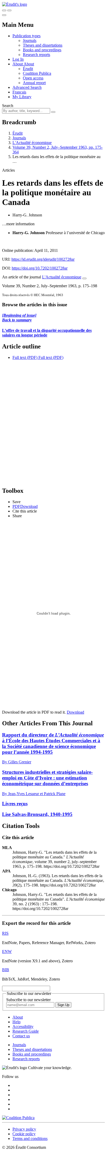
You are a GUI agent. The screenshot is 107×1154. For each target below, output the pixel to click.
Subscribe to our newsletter (28, 999)
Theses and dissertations (42, 45)
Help (16, 1022)
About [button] (18, 64)
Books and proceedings (42, 50)
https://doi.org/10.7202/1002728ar (40, 268)
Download (75, 712)
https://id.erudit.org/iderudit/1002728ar (43, 259)
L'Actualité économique (32, 142)
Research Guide (25, 1031)
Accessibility (23, 1026)
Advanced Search (27, 87)
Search (7, 105)
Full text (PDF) (24, 357)
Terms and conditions (30, 1138)
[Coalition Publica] (18, 1117)
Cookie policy (24, 1134)
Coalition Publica (37, 73)
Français (19, 92)
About (29, 64)
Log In (18, 59)
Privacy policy (24, 1129)
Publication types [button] (26, 36)
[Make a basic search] (4, 10)
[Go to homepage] (14, 4)
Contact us (21, 1036)
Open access (33, 78)
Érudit (28, 68)
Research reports (36, 54)
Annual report (34, 82)
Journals (29, 40)
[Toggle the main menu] (4, 15)
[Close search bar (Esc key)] (9, 10)
